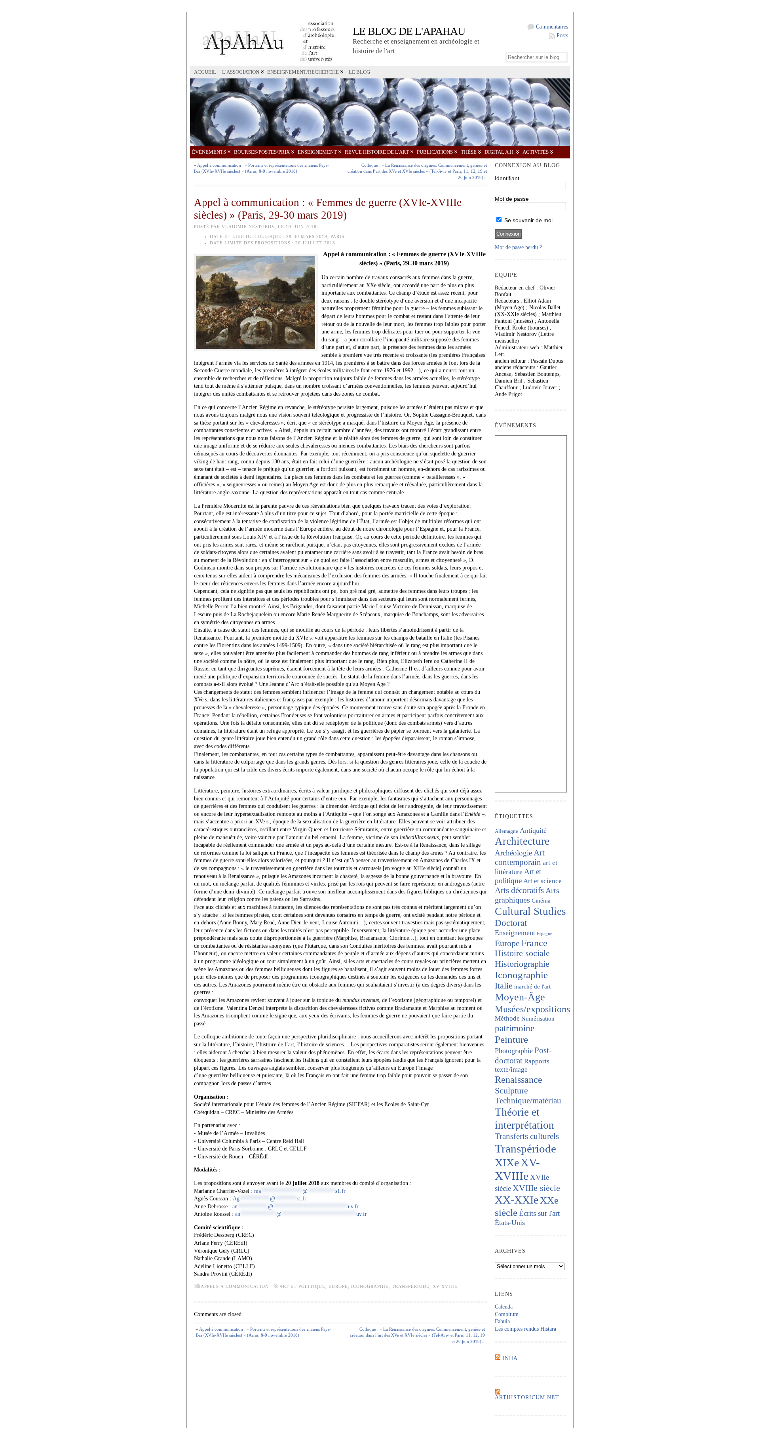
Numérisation (538, 1018)
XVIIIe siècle (536, 1188)
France (534, 942)
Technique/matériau (528, 1100)
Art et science (542, 881)
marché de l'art (532, 986)
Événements (209, 152)
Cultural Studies (530, 911)
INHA (510, 1358)
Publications (435, 152)
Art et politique (302, 1286)
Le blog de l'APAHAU (409, 31)
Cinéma (541, 900)
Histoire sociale (522, 953)
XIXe (507, 1162)
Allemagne (506, 831)
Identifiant (507, 178)
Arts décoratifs (519, 890)
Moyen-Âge (520, 997)
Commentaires (552, 27)
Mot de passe (512, 199)
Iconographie (370, 1286)
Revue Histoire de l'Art (377, 152)
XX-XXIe (516, 1200)
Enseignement (317, 152)
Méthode (507, 1018)
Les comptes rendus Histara (525, 1329)
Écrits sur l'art (539, 1213)
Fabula (502, 1321)
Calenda (504, 1307)
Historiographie (522, 964)
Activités (535, 152)
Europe (338, 1286)
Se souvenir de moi (528, 220)
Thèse (469, 152)
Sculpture (511, 1090)
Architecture (522, 841)
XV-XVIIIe (445, 1286)
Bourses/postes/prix (262, 152)
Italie (504, 985)
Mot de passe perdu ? (518, 247)
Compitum (507, 1314)
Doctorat (511, 923)
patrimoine (514, 1028)
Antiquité (533, 830)
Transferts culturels (527, 1136)
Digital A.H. (499, 152)
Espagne (544, 933)
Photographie (514, 1051)
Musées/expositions (532, 1009)
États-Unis (510, 1223)
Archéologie (513, 853)
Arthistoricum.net (527, 1397)
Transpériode (410, 1286)
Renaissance (518, 1079)
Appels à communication (235, 1286)
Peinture (511, 1039)
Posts (562, 35)
